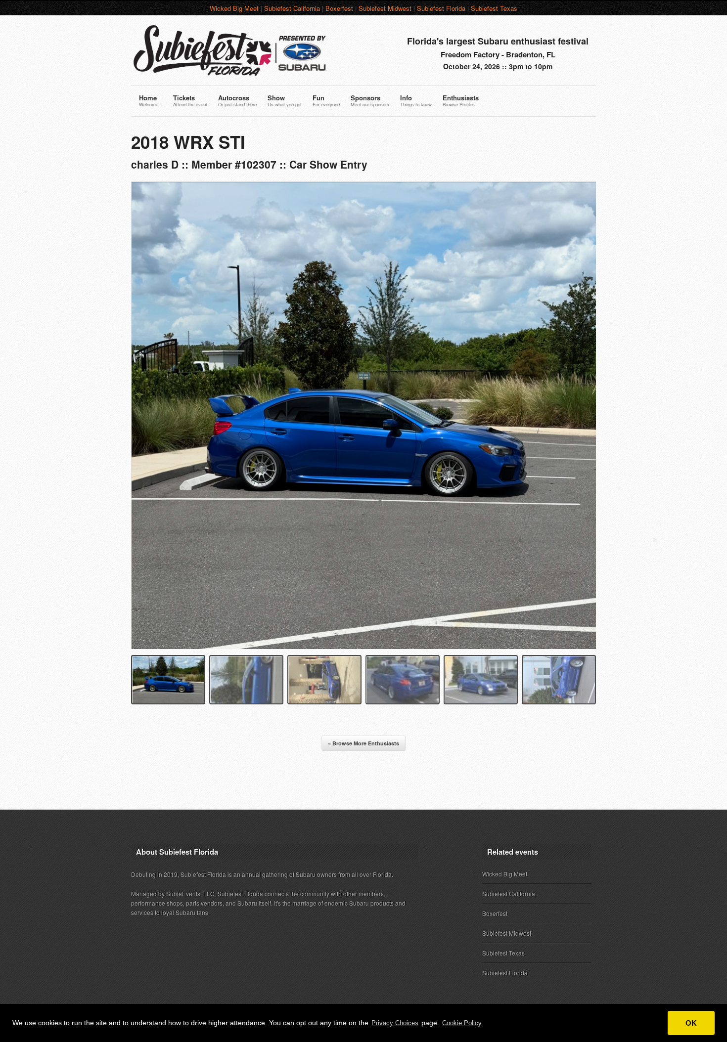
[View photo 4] (402, 679)
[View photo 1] (168, 679)
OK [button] (691, 1023)
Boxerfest (339, 8)
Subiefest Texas (494, 8)
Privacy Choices (394, 1023)
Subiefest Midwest (385, 8)
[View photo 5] (481, 679)
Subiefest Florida (441, 8)
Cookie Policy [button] (462, 1023)
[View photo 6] (559, 679)
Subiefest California (292, 8)
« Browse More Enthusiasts (363, 743)
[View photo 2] (246, 679)
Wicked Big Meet (234, 8)
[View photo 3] (324, 679)
